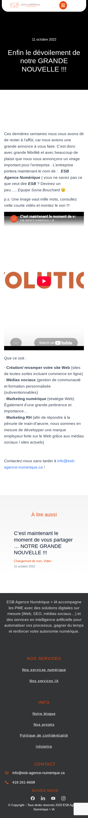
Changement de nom (28, 561)
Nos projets (44, 725)
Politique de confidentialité (44, 735)
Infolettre (44, 746)
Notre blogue (44, 714)
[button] (63, 5)
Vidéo (47, 561)
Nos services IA (44, 681)
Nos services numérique (44, 670)
